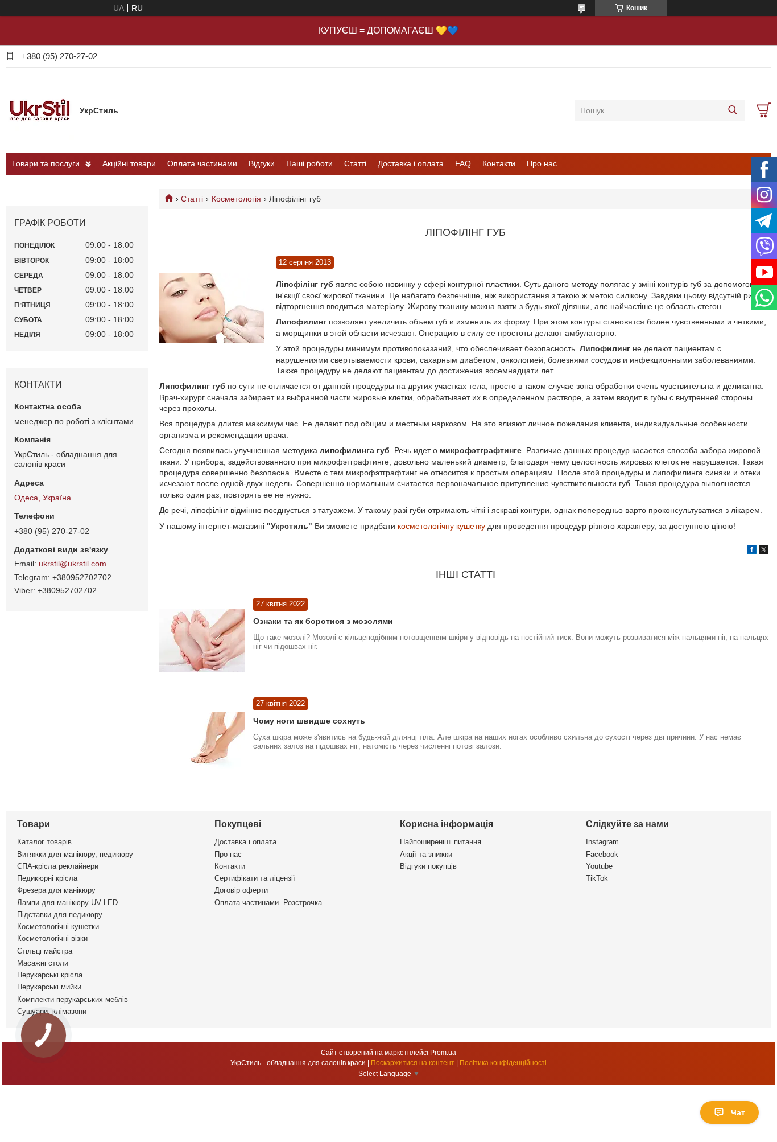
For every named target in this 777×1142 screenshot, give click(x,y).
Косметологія (236, 198)
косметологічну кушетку (441, 526)
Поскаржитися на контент (412, 1063)
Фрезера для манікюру (56, 890)
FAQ (463, 163)
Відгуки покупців (428, 866)
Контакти (498, 163)
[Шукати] (732, 110)
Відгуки (262, 163)
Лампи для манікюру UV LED (67, 902)
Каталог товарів (44, 841)
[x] (763, 551)
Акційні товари (129, 163)
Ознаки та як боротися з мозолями (323, 621)
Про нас (542, 163)
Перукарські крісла (49, 975)
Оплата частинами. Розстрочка (268, 902)
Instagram (602, 841)
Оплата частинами (202, 163)
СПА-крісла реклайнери (57, 866)
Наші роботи (309, 163)
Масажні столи (42, 963)
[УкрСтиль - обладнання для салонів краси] (40, 109)
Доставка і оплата (411, 163)
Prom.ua (443, 1053)
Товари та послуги (45, 163)
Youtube (599, 866)
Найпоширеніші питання (440, 841)
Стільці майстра (44, 951)
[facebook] (752, 551)
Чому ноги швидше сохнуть (309, 720)
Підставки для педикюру (59, 914)
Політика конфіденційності (503, 1063)
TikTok (597, 878)
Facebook (602, 854)
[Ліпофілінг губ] (211, 309)
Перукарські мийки (49, 987)
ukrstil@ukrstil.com (72, 563)
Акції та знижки (426, 854)
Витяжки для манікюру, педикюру (75, 854)
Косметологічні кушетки (58, 926)
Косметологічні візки (52, 938)
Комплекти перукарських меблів (72, 999)
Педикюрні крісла (47, 878)
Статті (355, 163)
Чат (738, 1112)
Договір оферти (241, 890)
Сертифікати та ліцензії (254, 878)
